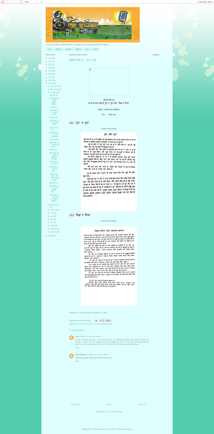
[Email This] (100, 320)
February (53, 229)
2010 (50, 236)
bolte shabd (79, 324)
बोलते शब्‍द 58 (54, 140)
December (54, 86)
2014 (50, 74)
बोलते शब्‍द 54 (54, 183)
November (54, 89)
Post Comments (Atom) (113, 412)
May (52, 219)
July (52, 213)
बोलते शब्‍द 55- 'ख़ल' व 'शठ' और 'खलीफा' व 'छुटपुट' (54, 177)
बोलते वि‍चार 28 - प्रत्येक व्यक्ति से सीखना (54, 101)
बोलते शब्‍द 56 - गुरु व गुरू (54, 163)
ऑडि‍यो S (78, 49)
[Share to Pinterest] (110, 320)
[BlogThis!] (103, 320)
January (53, 232)
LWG (49, 49)
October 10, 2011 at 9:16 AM (90, 336)
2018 (50, 61)
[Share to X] (105, 320)
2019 (50, 58)
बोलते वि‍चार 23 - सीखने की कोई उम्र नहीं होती (54, 156)
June (52, 216)
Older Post (143, 404)
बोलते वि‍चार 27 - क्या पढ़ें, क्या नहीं (54, 112)
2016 (50, 68)
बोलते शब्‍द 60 (54, 117)
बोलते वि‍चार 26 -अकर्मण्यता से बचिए (54, 122)
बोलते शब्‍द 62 (54, 95)
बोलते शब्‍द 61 (54, 107)
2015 (50, 71)
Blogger (129, 429)
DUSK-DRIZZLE (81, 355)
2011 (50, 83)
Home (109, 404)
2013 (50, 77)
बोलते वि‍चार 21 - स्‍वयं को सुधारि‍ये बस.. (54, 189)
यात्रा (87, 49)
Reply (77, 347)
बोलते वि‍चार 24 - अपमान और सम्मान (54, 145)
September (54, 205)
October (53, 92)
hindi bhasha (88, 324)
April (52, 222)
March (52, 226)
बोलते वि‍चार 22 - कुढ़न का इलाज (54, 169)
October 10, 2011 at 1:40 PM (98, 355)
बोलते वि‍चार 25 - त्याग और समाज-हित (54, 134)
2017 (50, 64)
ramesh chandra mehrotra (103, 324)
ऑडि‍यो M (58, 49)
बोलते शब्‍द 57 (54, 150)
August (53, 210)
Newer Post (75, 404)
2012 (50, 80)
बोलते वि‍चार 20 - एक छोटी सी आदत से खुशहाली (54, 198)
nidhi (77, 336)
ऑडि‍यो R (68, 49)
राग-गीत (95, 49)
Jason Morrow (112, 429)
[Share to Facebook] (107, 320)
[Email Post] (96, 320)
